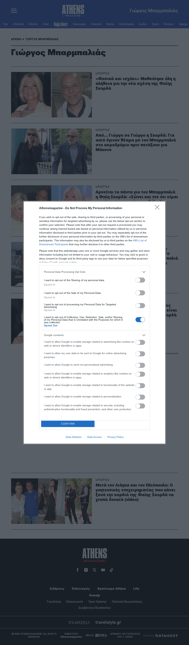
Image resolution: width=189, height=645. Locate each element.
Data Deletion (74, 436)
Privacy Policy (115, 436)
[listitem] (94, 272)
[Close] (158, 208)
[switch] (140, 280)
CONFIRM (68, 423)
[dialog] (94, 322)
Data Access (94, 436)
